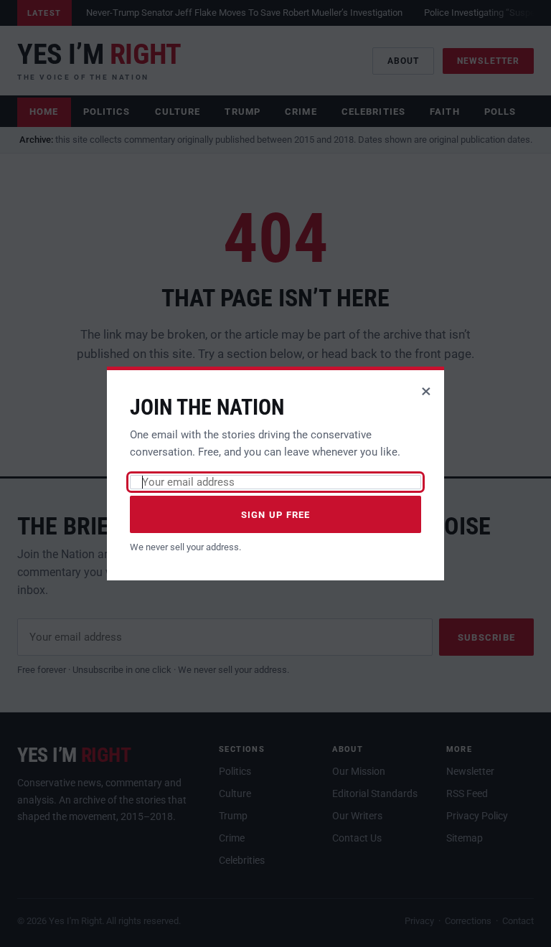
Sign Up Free (276, 514)
